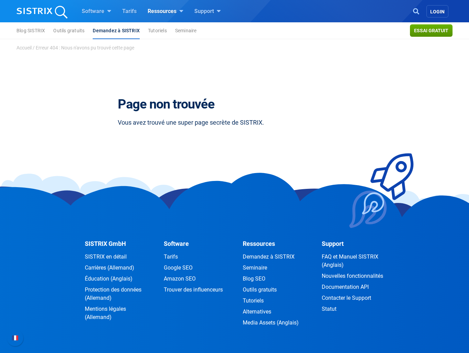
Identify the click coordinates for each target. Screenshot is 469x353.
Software (94, 11)
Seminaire (186, 30)
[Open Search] (416, 10)
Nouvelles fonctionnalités (352, 276)
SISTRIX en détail (106, 256)
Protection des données (113, 293)
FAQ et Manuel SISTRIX (350, 260)
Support (204, 11)
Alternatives (257, 311)
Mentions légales (105, 313)
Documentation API (345, 287)
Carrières (109, 267)
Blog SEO (254, 278)
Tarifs (129, 11)
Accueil (24, 47)
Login (437, 11)
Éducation (109, 278)
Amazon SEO (180, 278)
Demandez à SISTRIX (116, 30)
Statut (329, 309)
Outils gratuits (68, 30)
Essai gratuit (431, 30)
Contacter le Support (346, 298)
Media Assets (271, 322)
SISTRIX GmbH (105, 243)
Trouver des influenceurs (193, 289)
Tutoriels (157, 30)
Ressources (163, 11)
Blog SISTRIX (30, 30)
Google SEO (178, 267)
